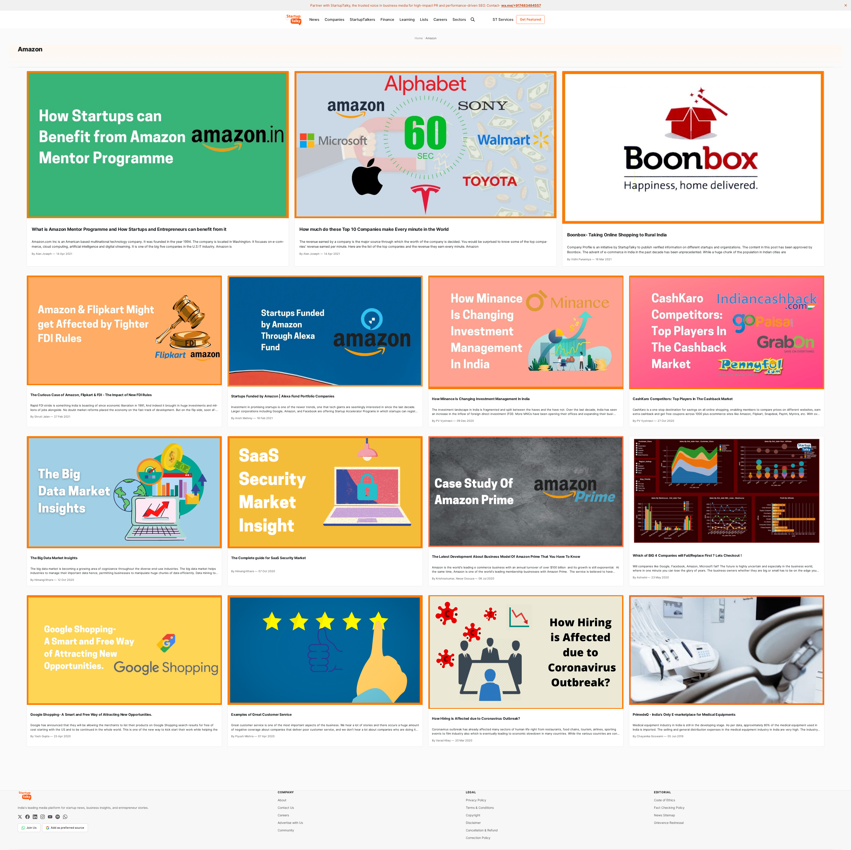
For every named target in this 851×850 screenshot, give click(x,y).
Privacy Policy (476, 800)
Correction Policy (478, 838)
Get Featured (530, 19)
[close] (845, 5)
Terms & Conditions (480, 807)
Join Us (31, 827)
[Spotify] (57, 817)
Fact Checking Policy (669, 807)
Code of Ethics (664, 800)
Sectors (459, 19)
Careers (440, 19)
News (314, 19)
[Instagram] (42, 817)
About (282, 800)
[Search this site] (472, 19)
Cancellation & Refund (482, 830)
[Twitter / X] (20, 817)
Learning (407, 19)
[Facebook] (27, 817)
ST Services (503, 19)
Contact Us (286, 807)
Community (286, 830)
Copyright (473, 815)
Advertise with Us (290, 823)
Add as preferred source (67, 827)
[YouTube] (50, 817)
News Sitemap (664, 815)
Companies (334, 19)
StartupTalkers (362, 19)
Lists (424, 19)
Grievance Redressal (669, 823)
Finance (387, 19)
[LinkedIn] (35, 817)
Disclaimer (473, 823)
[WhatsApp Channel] (65, 817)
